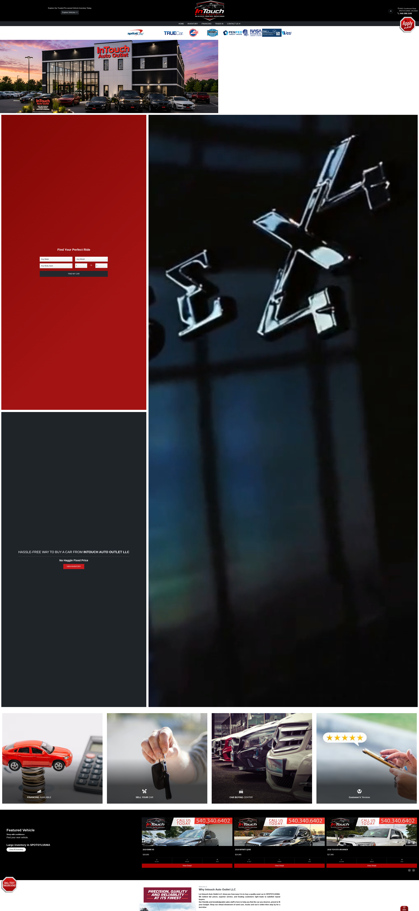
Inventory (193, 24)
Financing (206, 24)
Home (181, 24)
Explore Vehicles (69, 12)
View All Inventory (16, 849)
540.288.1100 (406, 13)
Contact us (233, 24)
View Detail (187, 866)
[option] (187, 843)
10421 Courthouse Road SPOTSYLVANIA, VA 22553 (408, 10)
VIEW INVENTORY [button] (74, 566)
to (91, 265)
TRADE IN (219, 24)
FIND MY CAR (74, 274)
